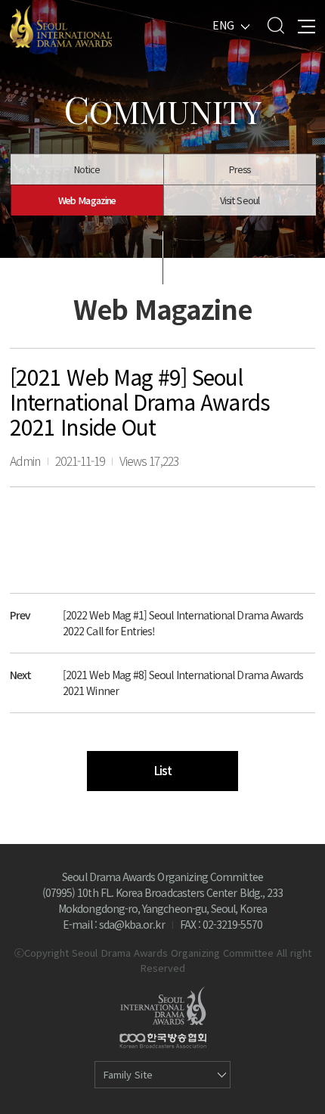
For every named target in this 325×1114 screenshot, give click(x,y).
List (162, 770)
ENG (223, 25)
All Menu (306, 25)
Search (275, 25)
